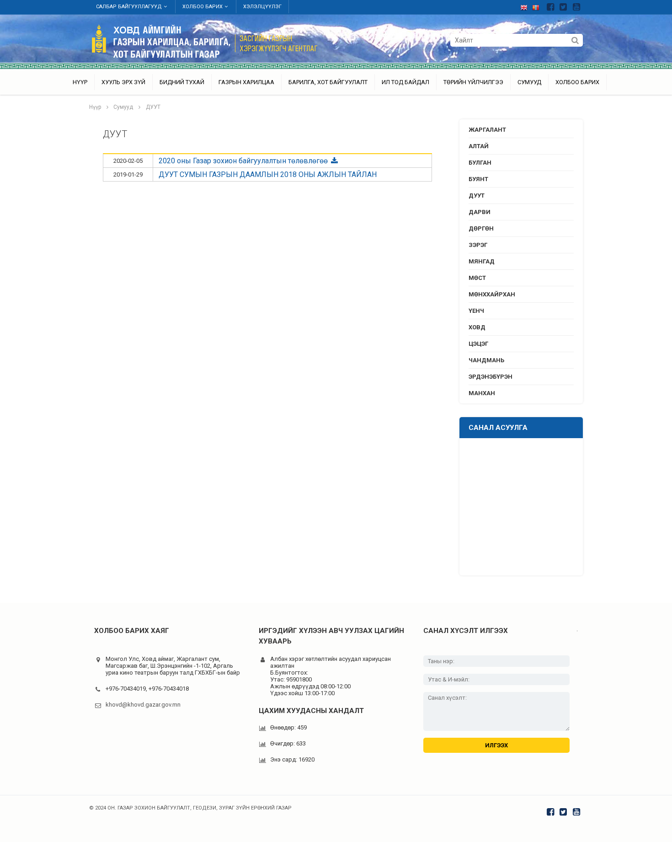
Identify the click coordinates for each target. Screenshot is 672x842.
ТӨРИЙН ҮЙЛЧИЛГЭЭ (473, 82)
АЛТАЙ (479, 146)
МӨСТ (477, 277)
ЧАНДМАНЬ (486, 360)
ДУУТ (153, 107)
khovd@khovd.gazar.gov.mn (143, 704)
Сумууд (529, 82)
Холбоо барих (202, 7)
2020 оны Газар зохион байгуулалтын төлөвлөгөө (244, 160)
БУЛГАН (480, 162)
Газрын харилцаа (246, 82)
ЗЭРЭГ (478, 244)
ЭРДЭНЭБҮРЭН (490, 376)
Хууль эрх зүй (123, 82)
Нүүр (80, 82)
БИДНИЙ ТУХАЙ (182, 82)
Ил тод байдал (405, 82)
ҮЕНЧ (476, 310)
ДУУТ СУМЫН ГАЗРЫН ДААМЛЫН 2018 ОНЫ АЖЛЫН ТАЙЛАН (268, 174)
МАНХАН (482, 393)
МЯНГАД (482, 261)
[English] (526, 5)
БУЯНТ (478, 179)
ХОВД (477, 327)
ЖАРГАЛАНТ (487, 129)
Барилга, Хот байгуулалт (328, 82)
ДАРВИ (480, 212)
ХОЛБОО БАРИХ (577, 82)
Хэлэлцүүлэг (262, 7)
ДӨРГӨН (481, 228)
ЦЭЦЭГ (478, 343)
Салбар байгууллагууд (129, 7)
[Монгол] (538, 5)
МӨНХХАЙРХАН (492, 294)
